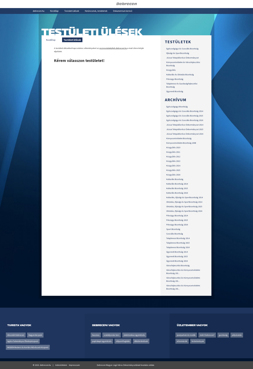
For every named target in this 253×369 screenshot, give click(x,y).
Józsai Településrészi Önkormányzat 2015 (184, 129)
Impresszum (74, 365)
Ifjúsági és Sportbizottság (177, 53)
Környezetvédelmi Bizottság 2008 (181, 143)
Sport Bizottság (173, 229)
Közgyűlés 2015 (173, 170)
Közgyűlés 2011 (173, 152)
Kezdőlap (54, 11)
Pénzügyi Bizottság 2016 (177, 224)
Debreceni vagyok (106, 325)
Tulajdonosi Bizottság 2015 (178, 242)
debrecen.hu (38, 11)
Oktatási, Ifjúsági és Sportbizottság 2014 (184, 202)
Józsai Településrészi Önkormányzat (182, 57)
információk (182, 341)
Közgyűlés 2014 (173, 165)
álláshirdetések (141, 341)
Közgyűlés (171, 70)
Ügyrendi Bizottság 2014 (177, 252)
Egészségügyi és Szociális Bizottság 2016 (184, 120)
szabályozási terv (111, 335)
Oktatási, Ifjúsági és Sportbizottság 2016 (184, 211)
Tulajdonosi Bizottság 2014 (178, 238)
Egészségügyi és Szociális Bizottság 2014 (184, 111)
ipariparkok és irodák (186, 335)
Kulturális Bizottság (174, 179)
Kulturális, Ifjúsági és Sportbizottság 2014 (184, 197)
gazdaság (223, 335)
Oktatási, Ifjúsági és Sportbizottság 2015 (184, 206)
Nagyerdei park (35, 335)
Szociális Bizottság (174, 233)
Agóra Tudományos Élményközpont (22, 341)
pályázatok (237, 335)
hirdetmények (198, 341)
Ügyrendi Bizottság (174, 91)
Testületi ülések (71, 11)
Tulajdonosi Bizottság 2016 (178, 247)
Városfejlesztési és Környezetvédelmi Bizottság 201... (183, 272)
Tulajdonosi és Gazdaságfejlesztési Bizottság (181, 85)
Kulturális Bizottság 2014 (177, 183)
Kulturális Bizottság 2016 (177, 193)
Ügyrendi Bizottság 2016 (177, 261)
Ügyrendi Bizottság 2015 (177, 256)
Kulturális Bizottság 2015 (177, 188)
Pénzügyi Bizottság (174, 79)
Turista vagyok (19, 325)
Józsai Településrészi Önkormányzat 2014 (184, 124)
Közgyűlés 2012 (173, 156)
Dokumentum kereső (122, 11)
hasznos (95, 335)
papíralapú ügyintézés (102, 341)
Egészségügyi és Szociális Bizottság (182, 48)
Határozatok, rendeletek (96, 11)
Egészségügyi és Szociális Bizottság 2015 (184, 115)
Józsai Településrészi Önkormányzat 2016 (184, 134)
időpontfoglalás (123, 341)
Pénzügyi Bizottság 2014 (177, 215)
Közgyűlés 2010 (173, 147)
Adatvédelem (61, 365)
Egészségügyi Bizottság (177, 106)
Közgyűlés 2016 (173, 174)
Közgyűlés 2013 (173, 161)
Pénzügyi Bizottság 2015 (177, 220)
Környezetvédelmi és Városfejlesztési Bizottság (183, 64)
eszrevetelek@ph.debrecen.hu (113, 48)
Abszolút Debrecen (15, 335)
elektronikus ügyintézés (134, 335)
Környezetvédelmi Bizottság (179, 138)
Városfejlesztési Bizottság (178, 265)
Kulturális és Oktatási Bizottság (180, 74)
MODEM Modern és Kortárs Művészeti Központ (27, 347)
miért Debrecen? (207, 335)
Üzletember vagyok (192, 325)
